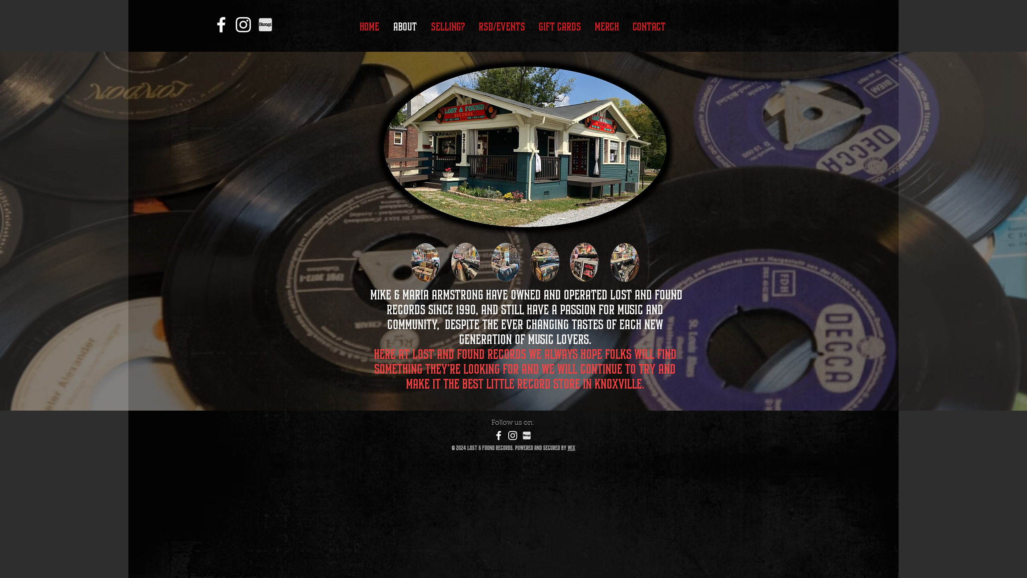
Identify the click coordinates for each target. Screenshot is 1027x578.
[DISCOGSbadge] (265, 24)
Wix (571, 448)
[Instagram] (243, 24)
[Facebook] (221, 24)
